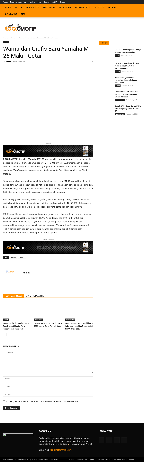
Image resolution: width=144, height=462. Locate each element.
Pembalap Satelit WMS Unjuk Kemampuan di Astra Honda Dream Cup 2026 (126, 94)
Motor (13, 38)
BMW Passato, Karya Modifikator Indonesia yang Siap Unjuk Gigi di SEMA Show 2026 (79, 326)
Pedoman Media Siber (18, 2)
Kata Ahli (113, 7)
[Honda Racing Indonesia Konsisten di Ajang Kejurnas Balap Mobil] (106, 81)
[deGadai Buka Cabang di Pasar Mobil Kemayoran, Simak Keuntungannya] (106, 67)
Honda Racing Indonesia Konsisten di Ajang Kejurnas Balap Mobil (126, 80)
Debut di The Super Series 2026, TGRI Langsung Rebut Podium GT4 (128, 108)
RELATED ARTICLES (13, 296)
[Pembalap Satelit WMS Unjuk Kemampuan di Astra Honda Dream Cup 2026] (106, 95)
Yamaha (22, 257)
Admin (8, 61)
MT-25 (13, 257)
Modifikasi (65, 7)
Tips (23, 14)
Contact (62, 2)
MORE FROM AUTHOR (35, 296)
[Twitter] (134, 2)
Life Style (99, 7)
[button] (137, 7)
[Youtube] (139, 2)
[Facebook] (125, 2)
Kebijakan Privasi (35, 2)
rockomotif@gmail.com (61, 449)
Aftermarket (70, 320)
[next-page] (9, 334)
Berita (18, 7)
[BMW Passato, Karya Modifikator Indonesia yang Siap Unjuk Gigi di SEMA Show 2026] (79, 311)
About (5, 2)
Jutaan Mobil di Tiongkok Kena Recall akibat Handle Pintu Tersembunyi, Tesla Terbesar (16, 326)
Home (8, 7)
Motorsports (82, 7)
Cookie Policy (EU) (50, 2)
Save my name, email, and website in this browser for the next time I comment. (42, 401)
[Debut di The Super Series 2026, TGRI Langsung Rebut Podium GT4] (106, 110)
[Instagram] (129, 2)
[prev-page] (5, 334)
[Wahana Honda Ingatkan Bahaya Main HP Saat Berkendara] (106, 53)
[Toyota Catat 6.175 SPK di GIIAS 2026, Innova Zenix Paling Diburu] (48, 311)
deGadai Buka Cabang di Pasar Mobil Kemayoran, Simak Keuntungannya (127, 65)
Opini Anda (11, 14)
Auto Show (49, 7)
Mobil (6, 320)
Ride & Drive (32, 7)
